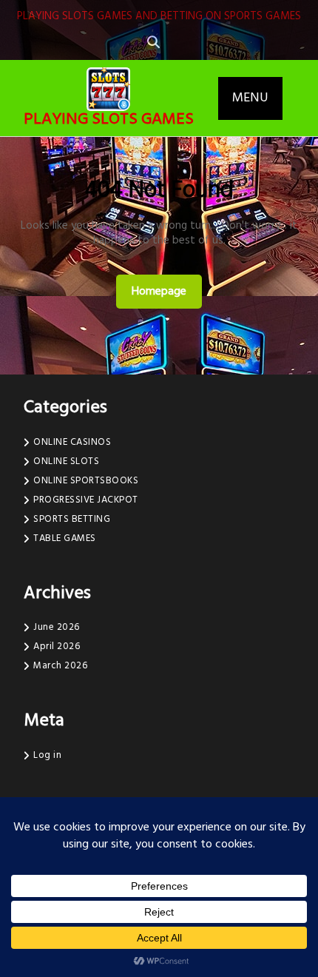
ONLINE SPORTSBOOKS (85, 480)
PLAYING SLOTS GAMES (109, 119)
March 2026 (60, 666)
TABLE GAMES (64, 538)
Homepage (165, 291)
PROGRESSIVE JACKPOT (85, 500)
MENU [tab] (250, 98)
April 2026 (56, 646)
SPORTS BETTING (71, 519)
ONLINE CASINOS (72, 442)
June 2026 (56, 627)
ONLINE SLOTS (66, 461)
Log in (47, 755)
